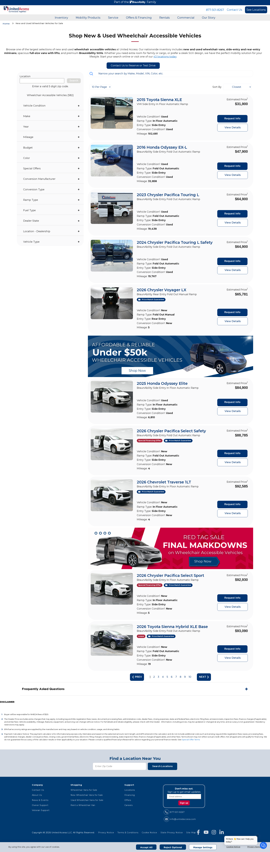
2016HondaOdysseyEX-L (162, 147)
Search (73, 80)
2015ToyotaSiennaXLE (159, 99)
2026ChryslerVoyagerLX (161, 290)
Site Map (191, 832)
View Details (233, 127)
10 (190, 677)
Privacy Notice (254, 847)
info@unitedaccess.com (183, 819)
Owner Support (40, 805)
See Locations (256, 9)
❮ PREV (137, 677)
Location (25, 76)
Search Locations (162, 766)
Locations (129, 790)
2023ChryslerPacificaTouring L (168, 194)
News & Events (40, 800)
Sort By (216, 86)
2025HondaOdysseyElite (162, 383)
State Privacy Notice (172, 832)
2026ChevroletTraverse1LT (164, 482)
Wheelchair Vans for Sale (84, 790)
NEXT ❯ (204, 677)
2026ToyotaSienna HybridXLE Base (172, 626)
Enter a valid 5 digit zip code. (50, 86)
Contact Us (234, 9)
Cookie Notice (233, 847)
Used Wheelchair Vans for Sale (87, 800)
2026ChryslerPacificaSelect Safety (171, 431)
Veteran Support (41, 810)
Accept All (146, 847)
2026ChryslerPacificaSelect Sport (170, 575)
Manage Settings (202, 847)
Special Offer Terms (191, 739)
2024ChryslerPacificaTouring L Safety (175, 242)
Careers (128, 805)
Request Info (232, 118)
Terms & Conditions (127, 832)
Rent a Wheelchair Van (83, 805)
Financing (129, 795)
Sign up (184, 803)
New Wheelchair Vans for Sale (87, 795)
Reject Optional (173, 847)
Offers (127, 800)
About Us (37, 795)
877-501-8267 (215, 10)
